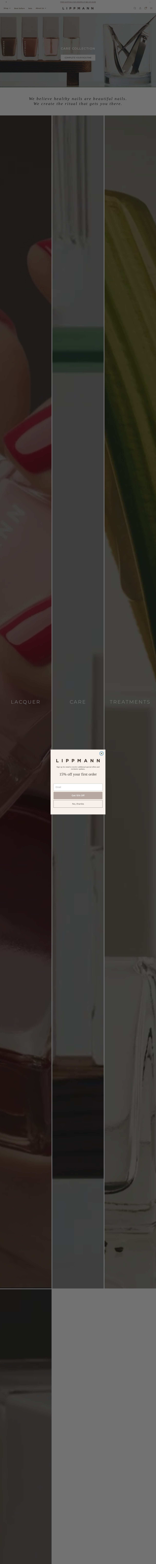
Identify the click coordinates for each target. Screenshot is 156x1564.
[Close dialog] (101, 753)
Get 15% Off (78, 795)
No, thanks (78, 804)
